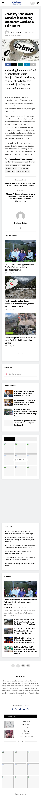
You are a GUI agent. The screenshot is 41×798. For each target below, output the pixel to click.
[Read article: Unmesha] (9, 734)
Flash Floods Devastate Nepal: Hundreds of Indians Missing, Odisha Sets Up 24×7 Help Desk (19, 304)
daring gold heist (27, 159)
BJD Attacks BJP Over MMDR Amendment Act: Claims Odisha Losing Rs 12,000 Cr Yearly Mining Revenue (20, 540)
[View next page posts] (22, 353)
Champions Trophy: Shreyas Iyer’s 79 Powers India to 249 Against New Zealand (25, 423)
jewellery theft (25, 165)
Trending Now (11, 260)
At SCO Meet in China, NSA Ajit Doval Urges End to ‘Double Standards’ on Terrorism (24, 394)
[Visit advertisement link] (20, 501)
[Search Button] (38, 3)
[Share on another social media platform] (33, 64)
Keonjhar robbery (11, 168)
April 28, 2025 (29, 32)
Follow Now (21, 460)
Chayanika (26, 722)
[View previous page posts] (18, 353)
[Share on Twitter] (14, 64)
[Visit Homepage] (17, 3)
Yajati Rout (8, 607)
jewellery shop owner (12, 165)
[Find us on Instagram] (20, 709)
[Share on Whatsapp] (20, 64)
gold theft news (29, 162)
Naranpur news (23, 168)
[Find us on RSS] (28, 665)
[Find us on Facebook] (13, 665)
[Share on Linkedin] (27, 64)
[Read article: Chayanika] (9, 724)
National (9, 333)
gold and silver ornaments (14, 162)
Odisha (9, 296)
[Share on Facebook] (8, 64)
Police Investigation (23, 171)
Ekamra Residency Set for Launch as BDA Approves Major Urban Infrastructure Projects (25, 403)
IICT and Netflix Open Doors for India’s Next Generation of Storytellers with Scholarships (24, 640)
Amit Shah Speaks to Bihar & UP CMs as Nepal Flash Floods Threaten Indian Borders (20, 340)
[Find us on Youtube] (23, 665)
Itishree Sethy (16, 32)
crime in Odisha (15, 159)
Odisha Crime (10, 171)
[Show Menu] (3, 3)
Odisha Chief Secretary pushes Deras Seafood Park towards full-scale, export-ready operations (19, 267)
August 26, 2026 (10, 273)
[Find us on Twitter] (18, 665)
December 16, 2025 (25, 727)
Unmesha (26, 731)
